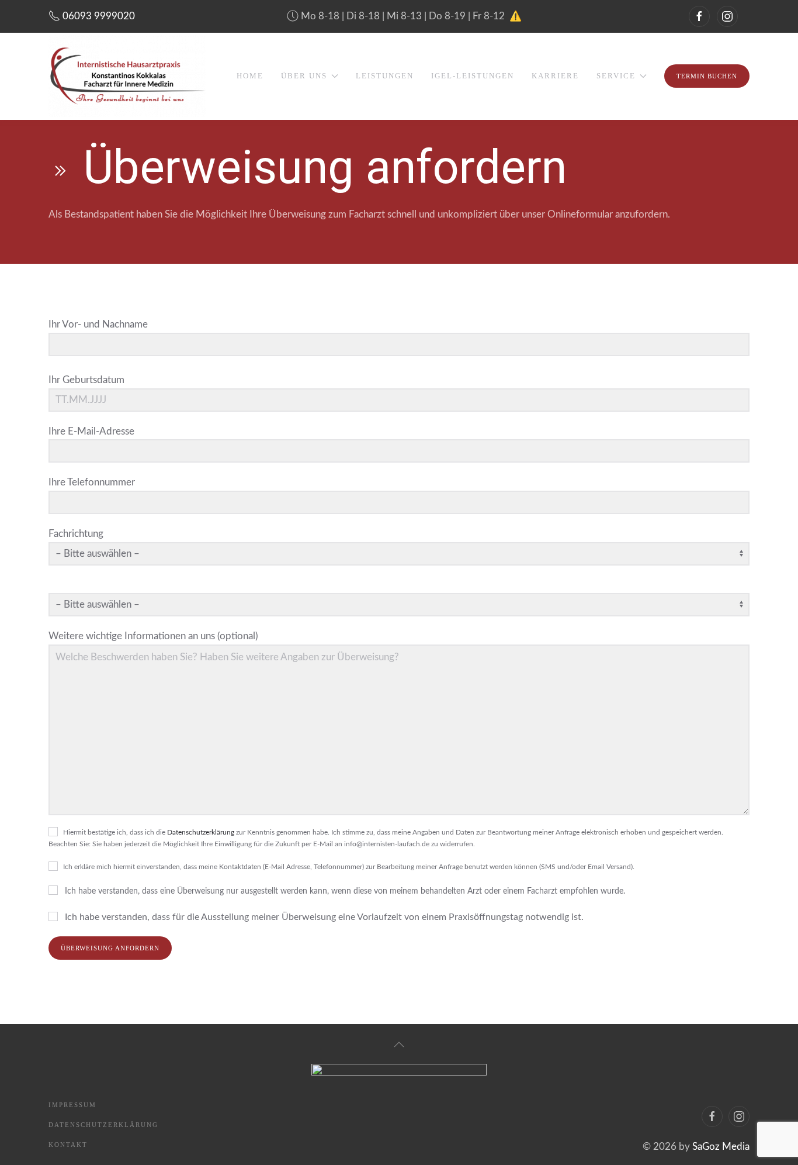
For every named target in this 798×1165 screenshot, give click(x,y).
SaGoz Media (721, 1147)
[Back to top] (399, 1044)
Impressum (72, 1104)
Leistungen (385, 75)
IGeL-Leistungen (472, 75)
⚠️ (515, 16)
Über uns (304, 75)
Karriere (555, 75)
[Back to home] (127, 76)
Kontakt (68, 1144)
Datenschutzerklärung (200, 832)
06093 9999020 (97, 16)
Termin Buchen (706, 76)
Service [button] (616, 75)
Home (250, 75)
